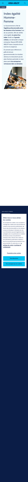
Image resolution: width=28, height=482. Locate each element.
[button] (3, 7)
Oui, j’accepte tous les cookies (14, 264)
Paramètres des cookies (14, 253)
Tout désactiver (14, 258)
